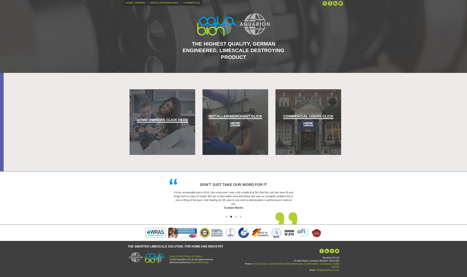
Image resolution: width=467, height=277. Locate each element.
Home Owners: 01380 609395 (268, 264)
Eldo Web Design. (200, 262)
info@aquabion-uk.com (327, 270)
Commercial (191, 2)
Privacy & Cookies (193, 256)
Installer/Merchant (164, 2)
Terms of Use (175, 256)
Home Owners (136, 2)
